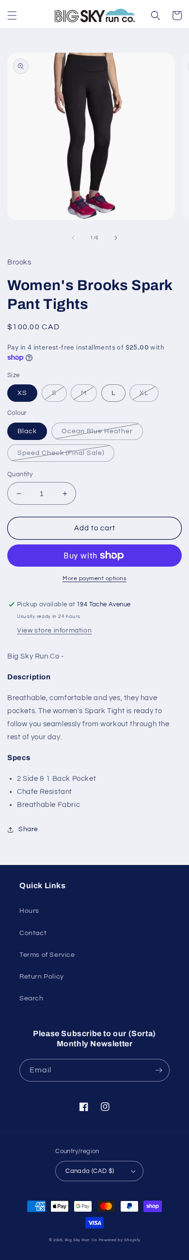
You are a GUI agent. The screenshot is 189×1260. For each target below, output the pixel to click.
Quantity (19, 474)
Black (27, 431)
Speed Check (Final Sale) (60, 453)
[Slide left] (73, 238)
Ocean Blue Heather (97, 431)
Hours (29, 911)
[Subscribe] (158, 1070)
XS (22, 393)
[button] (12, 15)
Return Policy (41, 976)
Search (31, 998)
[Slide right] (115, 238)
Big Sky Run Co (81, 1240)
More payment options (94, 578)
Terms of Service (47, 955)
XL (144, 393)
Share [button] (28, 829)
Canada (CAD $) (89, 1171)
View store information (54, 630)
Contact (33, 933)
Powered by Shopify (120, 1240)
